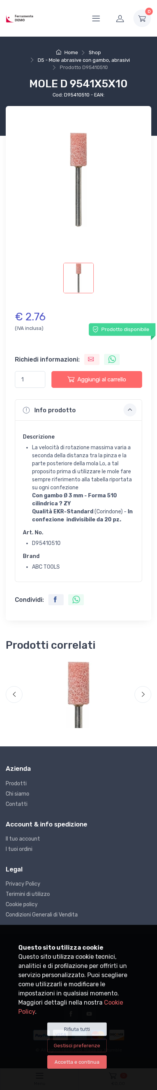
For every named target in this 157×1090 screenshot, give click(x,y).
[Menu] (96, 18)
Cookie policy (22, 904)
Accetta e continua (76, 1062)
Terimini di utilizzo (28, 894)
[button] (78, 410)
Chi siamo (17, 794)
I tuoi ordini (19, 849)
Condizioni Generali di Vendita (42, 915)
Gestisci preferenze (77, 1045)
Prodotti (16, 783)
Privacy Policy (23, 884)
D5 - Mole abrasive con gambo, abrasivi (84, 60)
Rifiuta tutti (77, 1029)
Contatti (16, 804)
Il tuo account (23, 839)
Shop (95, 52)
